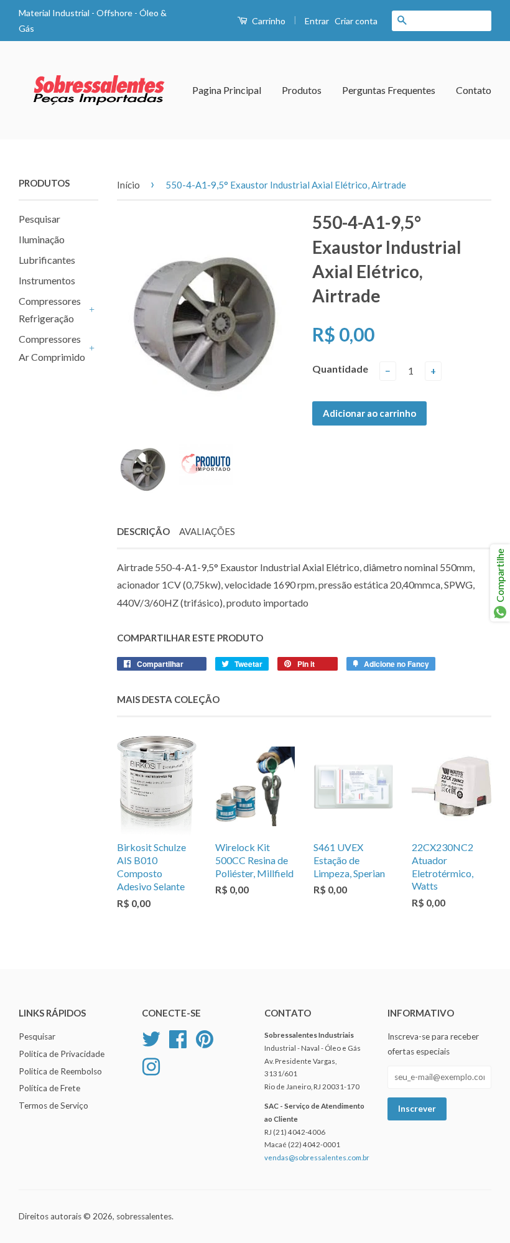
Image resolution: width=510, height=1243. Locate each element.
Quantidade (340, 369)
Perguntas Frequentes (388, 90)
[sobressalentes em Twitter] (151, 1037)
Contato (473, 90)
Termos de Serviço (53, 1105)
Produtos (302, 90)
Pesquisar (39, 219)
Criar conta (356, 21)
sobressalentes (144, 1216)
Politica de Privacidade (61, 1054)
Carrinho (267, 21)
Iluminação (42, 239)
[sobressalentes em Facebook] (178, 1037)
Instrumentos (47, 280)
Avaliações (207, 531)
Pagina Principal (226, 90)
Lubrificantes (47, 260)
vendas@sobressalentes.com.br (316, 1157)
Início (128, 184)
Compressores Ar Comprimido (52, 348)
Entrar (317, 21)
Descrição (143, 531)
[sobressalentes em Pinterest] (204, 1037)
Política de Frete (49, 1088)
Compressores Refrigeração (50, 310)
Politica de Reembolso (60, 1071)
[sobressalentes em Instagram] (151, 1065)
